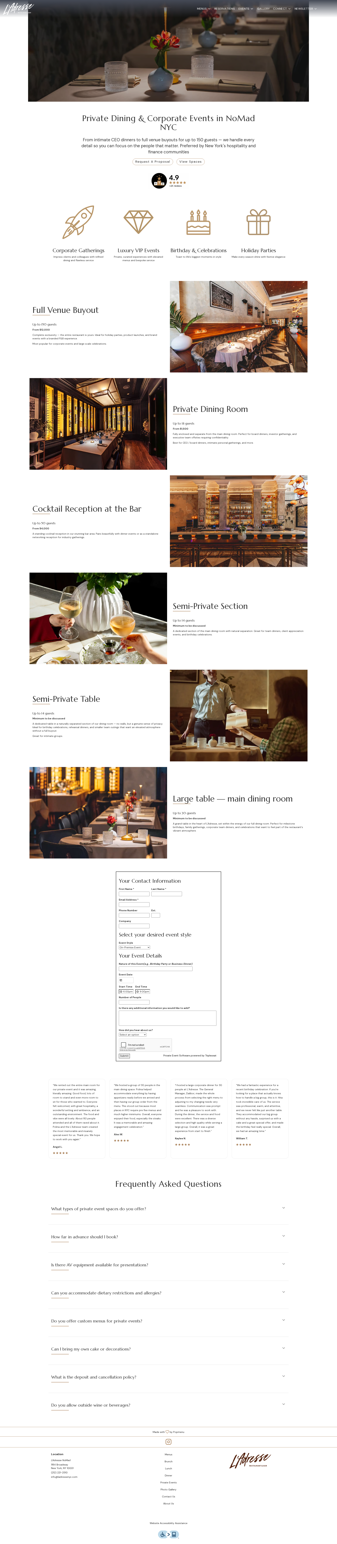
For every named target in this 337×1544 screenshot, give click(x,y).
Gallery (263, 9)
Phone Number (128, 910)
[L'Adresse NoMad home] (18, 9)
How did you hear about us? (136, 1030)
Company (125, 921)
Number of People (130, 997)
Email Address (128, 899)
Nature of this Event (156, 963)
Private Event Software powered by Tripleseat (189, 1055)
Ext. (153, 910)
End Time (141, 986)
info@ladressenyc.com (64, 1476)
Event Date (126, 974)
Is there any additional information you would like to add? (154, 1008)
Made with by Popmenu (93, 1431)
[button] (204, 8)
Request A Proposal (152, 162)
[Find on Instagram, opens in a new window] (168, 1442)
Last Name (158, 889)
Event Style (126, 942)
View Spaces (190, 162)
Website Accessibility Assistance (168, 1523)
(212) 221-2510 (59, 1472)
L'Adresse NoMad (250, 1460)
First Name (126, 889)
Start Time (125, 986)
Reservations (224, 9)
